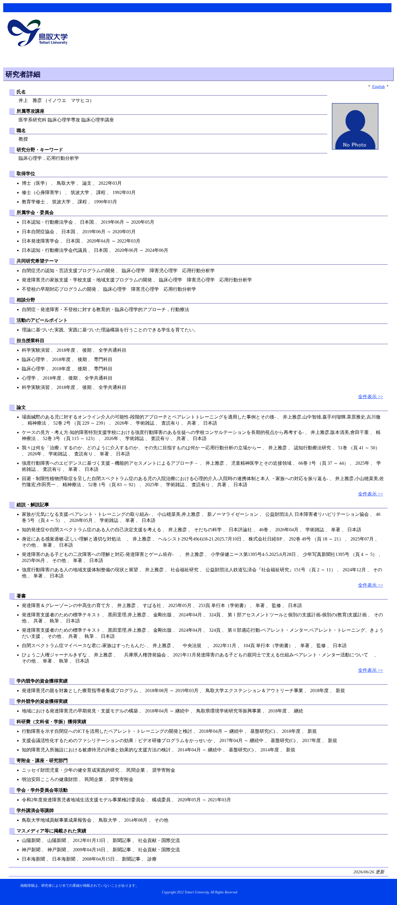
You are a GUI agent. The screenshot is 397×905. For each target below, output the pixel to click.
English (378, 86)
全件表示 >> (370, 396)
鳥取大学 (39, 34)
